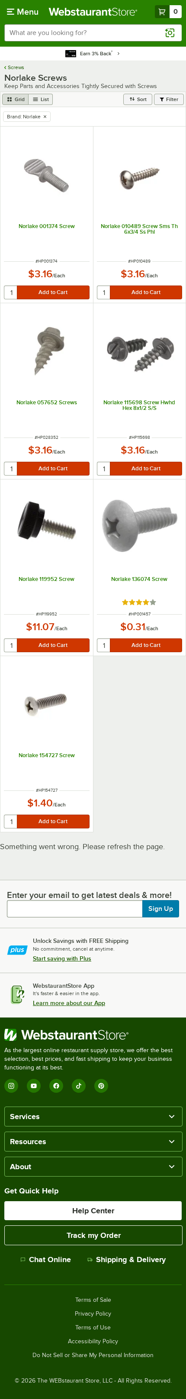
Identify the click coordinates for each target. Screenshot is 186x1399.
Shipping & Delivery (131, 1259)
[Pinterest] (101, 1086)
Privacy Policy (93, 1314)
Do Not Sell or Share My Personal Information (93, 1355)
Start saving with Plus (62, 958)
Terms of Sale (93, 1300)
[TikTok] (79, 1086)
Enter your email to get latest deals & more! (89, 895)
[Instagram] (11, 1086)
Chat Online (50, 1259)
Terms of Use (93, 1328)
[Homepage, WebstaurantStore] (93, 11)
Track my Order (94, 1235)
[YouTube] (34, 1086)
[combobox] (93, 32)
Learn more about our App (69, 1002)
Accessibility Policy (93, 1342)
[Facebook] (56, 1086)
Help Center (93, 1210)
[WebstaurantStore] (93, 1035)
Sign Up (160, 909)
